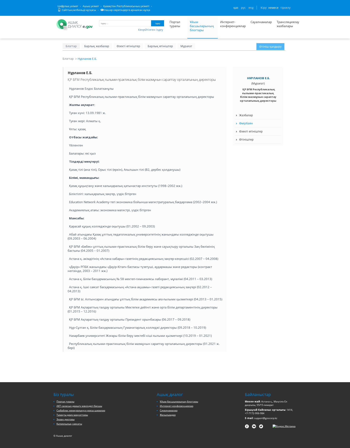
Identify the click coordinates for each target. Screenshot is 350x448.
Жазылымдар (168, 415)
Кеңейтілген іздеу (150, 30)
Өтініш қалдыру (270, 46)
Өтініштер (246, 139)
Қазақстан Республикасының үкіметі (126, 6)
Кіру (264, 8)
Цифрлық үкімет (68, 6)
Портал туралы (175, 24)
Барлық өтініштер (160, 46)
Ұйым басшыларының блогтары (202, 26)
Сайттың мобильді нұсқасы (78, 10)
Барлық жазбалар (96, 46)
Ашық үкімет (91, 6)
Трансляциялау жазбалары (283, 24)
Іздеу (157, 23)
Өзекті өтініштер (128, 46)
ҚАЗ (236, 8)
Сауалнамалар (261, 22)
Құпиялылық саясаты (69, 424)
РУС (243, 8)
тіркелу (285, 8)
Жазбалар (246, 115)
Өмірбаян (246, 123)
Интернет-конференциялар (233, 24)
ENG (251, 8)
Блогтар (71, 46)
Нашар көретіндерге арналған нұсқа (127, 10)
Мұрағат (186, 46)
